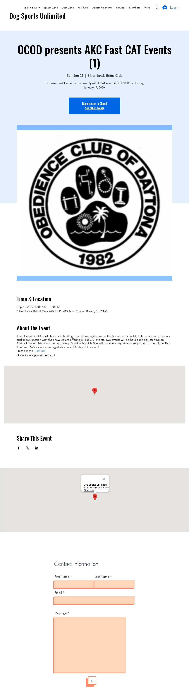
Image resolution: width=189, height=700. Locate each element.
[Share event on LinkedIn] (36, 448)
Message (60, 613)
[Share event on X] (27, 448)
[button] (157, 7)
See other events (94, 108)
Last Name (102, 576)
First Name (61, 576)
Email (58, 592)
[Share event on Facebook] (18, 448)
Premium (40, 350)
